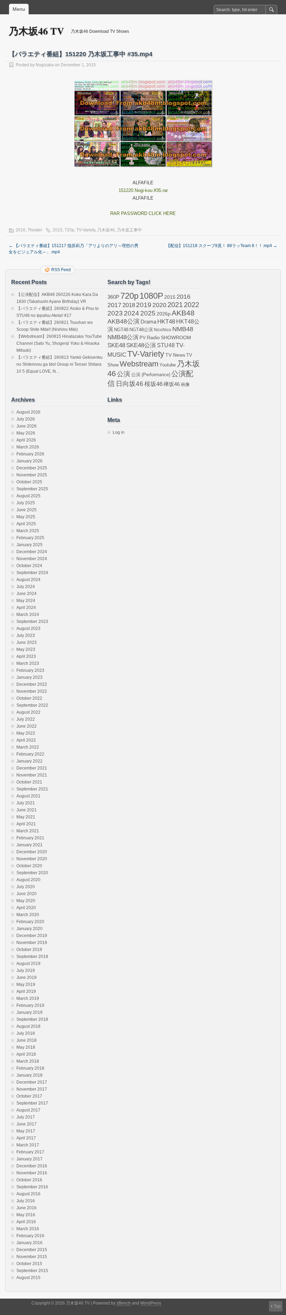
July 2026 (25, 419)
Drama (148, 322)
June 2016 (26, 1207)
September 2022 (32, 705)
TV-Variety (85, 230)
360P (113, 297)
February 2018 (30, 1068)
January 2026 (29, 461)
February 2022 (30, 754)
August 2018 (28, 1026)
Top (277, 1306)
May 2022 (25, 733)
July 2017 (25, 1117)
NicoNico (162, 329)
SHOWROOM (176, 337)
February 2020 (30, 921)
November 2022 (31, 691)
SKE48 (116, 345)
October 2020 (29, 865)
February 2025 (30, 537)
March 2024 (27, 614)
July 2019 (25, 970)
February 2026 (30, 454)
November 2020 (31, 858)
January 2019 (29, 1012)
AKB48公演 (123, 321)
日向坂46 (129, 383)
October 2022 (29, 698)
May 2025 (25, 516)
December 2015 (31, 1249)
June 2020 (26, 893)
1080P (151, 295)
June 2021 (26, 810)
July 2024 (25, 586)
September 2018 (32, 1019)
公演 (123, 374)
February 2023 (30, 670)
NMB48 (182, 329)
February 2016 (30, 1235)
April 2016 (26, 1221)
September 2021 (32, 789)
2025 (148, 313)
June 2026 (26, 426)
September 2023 (32, 621)
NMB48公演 (122, 337)
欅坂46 (172, 384)
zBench (123, 1303)
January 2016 (29, 1242)
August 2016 (28, 1193)
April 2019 (26, 991)
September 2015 (32, 1270)
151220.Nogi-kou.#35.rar (143, 190)
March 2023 (27, 663)
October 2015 (29, 1263)
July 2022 (25, 719)
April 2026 (26, 440)
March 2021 (27, 831)
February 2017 (30, 1152)
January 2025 (29, 544)
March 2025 (27, 530)
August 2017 (28, 1110)
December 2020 (31, 851)
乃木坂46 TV (36, 31)
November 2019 (31, 942)
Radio (153, 337)
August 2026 (28, 412)
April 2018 (26, 1054)
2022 (191, 305)
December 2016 (31, 1166)
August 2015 (28, 1277)
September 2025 (32, 488)
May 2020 (25, 900)
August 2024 (28, 579)
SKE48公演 (141, 345)
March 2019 (27, 998)
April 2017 (26, 1138)
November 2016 (31, 1173)
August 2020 (28, 879)
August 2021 (28, 796)
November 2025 (31, 475)
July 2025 (25, 502)
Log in (119, 432)
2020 (159, 305)
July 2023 (25, 635)
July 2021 (25, 803)
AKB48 (183, 313)
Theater (35, 230)
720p (69, 230)
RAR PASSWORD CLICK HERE (143, 213)
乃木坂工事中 (129, 230)
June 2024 (26, 593)
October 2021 (29, 782)
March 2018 (27, 1061)
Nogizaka (45, 64)
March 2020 (27, 914)
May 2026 (25, 433)
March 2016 (27, 1228)
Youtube (167, 364)
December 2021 (31, 768)
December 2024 (31, 551)
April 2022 (26, 740)
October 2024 (29, 565)
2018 (128, 305)
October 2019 (29, 949)
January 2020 (29, 928)
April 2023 (26, 656)
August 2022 (28, 712)
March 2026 (27, 447)
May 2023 (25, 649)
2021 (175, 305)
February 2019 (30, 1005)
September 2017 (32, 1103)
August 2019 (28, 963)
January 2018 (29, 1075)
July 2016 (25, 1200)
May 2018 (25, 1047)
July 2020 (25, 886)
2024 (131, 313)
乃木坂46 (106, 230)
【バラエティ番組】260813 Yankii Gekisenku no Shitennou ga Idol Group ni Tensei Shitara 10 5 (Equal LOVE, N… (59, 364)
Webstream (139, 363)
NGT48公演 (141, 329)
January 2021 (29, 844)
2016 (20, 230)
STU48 (166, 345)
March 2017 (27, 1145)
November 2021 (31, 775)
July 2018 (25, 1033)
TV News (175, 355)
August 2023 (28, 628)
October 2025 (29, 482)
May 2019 (25, 984)
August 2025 (28, 495)
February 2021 (30, 837)
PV (143, 337)
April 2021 (26, 824)
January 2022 (29, 761)
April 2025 (26, 523)
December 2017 (31, 1082)
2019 (143, 305)
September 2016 (32, 1186)
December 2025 (31, 468)
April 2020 (26, 907)
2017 (114, 305)
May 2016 (25, 1214)
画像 (185, 384)
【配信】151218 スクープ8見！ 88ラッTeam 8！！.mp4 (221, 245)
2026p (164, 314)
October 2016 (29, 1179)
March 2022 (27, 747)
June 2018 (26, 1040)
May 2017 (25, 1131)
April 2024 (26, 607)
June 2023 (26, 642)
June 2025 (26, 509)
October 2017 (29, 1096)
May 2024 (25, 600)
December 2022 (31, 684)
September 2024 (32, 572)
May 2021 (25, 817)
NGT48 (121, 329)
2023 (115, 313)
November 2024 (31, 558)
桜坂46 (153, 383)
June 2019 (26, 977)
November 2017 (31, 1089)
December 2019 (31, 935)
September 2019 (32, 956)
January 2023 (29, 677)
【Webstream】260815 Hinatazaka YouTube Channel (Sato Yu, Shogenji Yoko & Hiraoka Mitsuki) (59, 343)
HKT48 (166, 321)
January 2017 (29, 1159)
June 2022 (26, 726)
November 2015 (31, 1256)
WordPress (150, 1303)
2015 (57, 230)
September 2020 (32, 872)
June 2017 (26, 1124)
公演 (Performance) (150, 374)
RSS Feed (61, 269)
